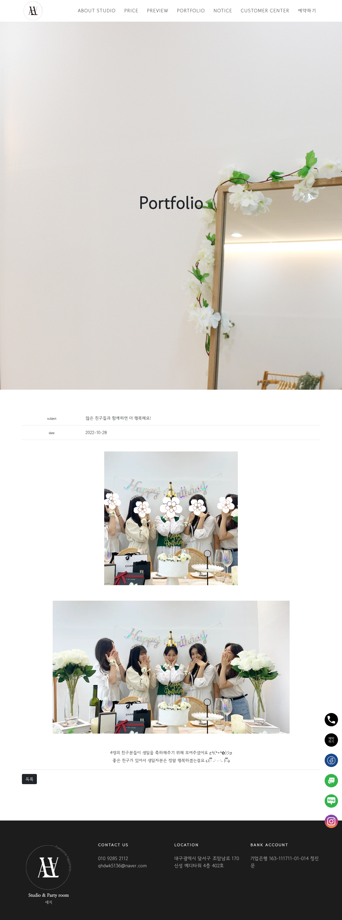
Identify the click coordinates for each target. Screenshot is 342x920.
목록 (29, 779)
